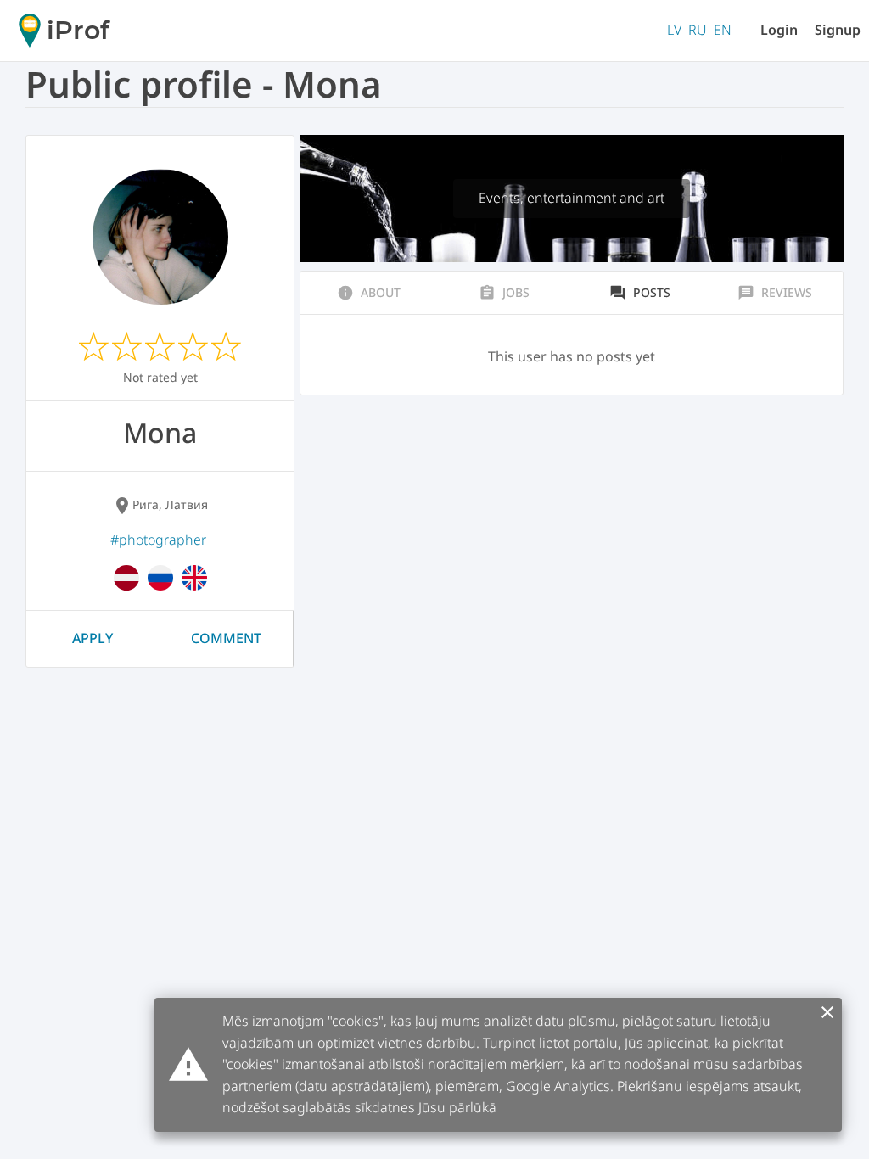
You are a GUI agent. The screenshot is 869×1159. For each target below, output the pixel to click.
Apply (92, 638)
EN (723, 29)
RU (697, 29)
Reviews (774, 292)
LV (674, 29)
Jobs (504, 292)
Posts (639, 292)
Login (779, 29)
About (369, 292)
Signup (838, 29)
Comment (226, 638)
